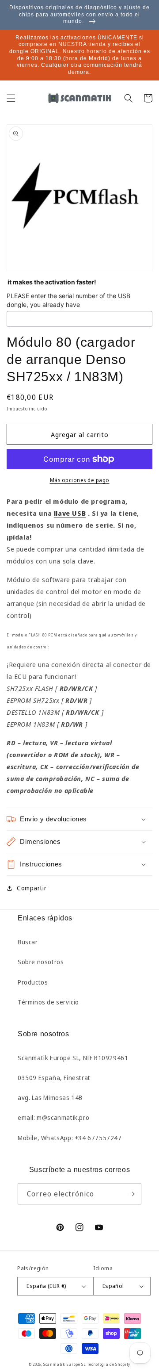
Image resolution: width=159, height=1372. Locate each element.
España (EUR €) (46, 1286)
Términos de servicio (48, 1002)
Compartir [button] (31, 888)
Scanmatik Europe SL (64, 1364)
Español (113, 1286)
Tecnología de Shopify (108, 1364)
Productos (33, 982)
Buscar (28, 942)
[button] (11, 98)
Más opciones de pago (80, 480)
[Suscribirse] (131, 1194)
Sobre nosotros (41, 962)
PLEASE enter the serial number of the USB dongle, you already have (68, 300)
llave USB (70, 513)
